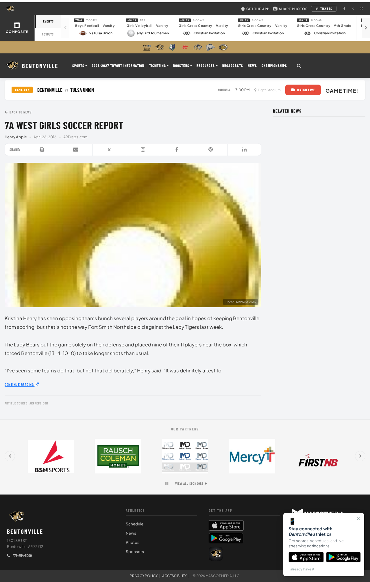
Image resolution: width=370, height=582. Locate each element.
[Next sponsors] (360, 456)
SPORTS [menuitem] (78, 65)
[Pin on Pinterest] (211, 150)
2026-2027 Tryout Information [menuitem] (118, 65)
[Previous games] (65, 28)
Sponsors (135, 551)
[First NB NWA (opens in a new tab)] (319, 456)
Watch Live (306, 89)
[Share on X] (109, 150)
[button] (95, 28)
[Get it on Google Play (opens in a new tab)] (226, 538)
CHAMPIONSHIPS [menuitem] (274, 65)
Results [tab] (48, 34)
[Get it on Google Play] (343, 557)
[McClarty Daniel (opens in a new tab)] (185, 456)
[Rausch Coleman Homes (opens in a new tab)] (118, 456)
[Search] (299, 65)
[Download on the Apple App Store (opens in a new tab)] (244, 525)
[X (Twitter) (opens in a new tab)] (353, 9)
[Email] (76, 150)
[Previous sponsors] (10, 456)
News (131, 533)
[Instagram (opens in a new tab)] (361, 9)
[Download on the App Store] (306, 557)
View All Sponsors (189, 483)
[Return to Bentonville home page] (16, 516)
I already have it (301, 569)
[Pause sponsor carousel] (167, 483)
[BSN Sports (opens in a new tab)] (51, 456)
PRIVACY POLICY (144, 576)
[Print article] (42, 150)
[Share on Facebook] (177, 150)
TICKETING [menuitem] (157, 65)
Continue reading (20, 384)
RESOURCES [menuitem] (206, 65)
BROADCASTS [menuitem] (232, 65)
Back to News (21, 112)
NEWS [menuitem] (252, 65)
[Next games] (366, 28)
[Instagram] (143, 150)
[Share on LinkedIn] (244, 150)
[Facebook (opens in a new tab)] (344, 9)
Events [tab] (48, 21)
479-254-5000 (22, 555)
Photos (132, 542)
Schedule (134, 523)
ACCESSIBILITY (174, 576)
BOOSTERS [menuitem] (181, 65)
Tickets (326, 8)
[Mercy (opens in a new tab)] (252, 456)
